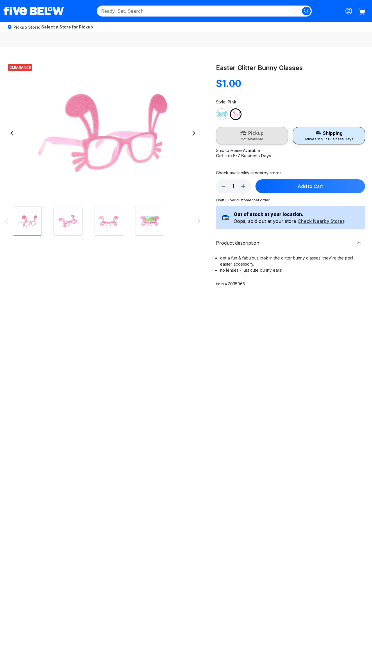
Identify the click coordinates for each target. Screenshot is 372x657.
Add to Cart (310, 186)
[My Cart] (361, 11)
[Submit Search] (306, 11)
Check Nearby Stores (321, 221)
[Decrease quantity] (223, 186)
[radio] (252, 135)
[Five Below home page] (33, 11)
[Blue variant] (222, 114)
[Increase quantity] (243, 186)
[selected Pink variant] (236, 114)
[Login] (349, 11)
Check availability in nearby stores (249, 173)
